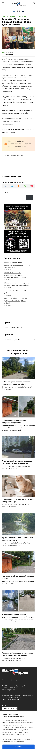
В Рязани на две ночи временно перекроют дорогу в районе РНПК (17, 265)
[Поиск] (29, 197)
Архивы (4, 705)
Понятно (18, 747)
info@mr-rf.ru (11, 690)
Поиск (6, 193)
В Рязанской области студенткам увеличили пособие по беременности (15, 275)
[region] (18, 731)
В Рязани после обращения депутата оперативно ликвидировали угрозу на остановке (18, 422)
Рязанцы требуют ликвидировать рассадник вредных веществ (17, 462)
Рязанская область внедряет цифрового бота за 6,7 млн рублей (16, 300)
